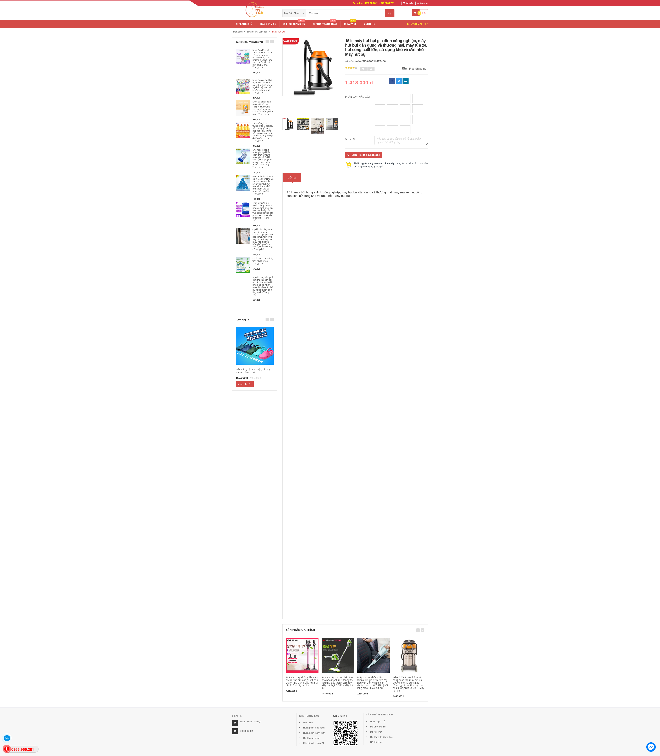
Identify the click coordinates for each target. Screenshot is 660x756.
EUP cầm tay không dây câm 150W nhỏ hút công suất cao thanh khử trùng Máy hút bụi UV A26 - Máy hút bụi (302, 681)
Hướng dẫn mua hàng (313, 727)
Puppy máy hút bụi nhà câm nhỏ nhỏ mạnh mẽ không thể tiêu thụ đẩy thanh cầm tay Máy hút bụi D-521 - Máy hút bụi (338, 683)
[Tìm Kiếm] (389, 13)
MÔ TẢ (292, 177)
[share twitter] (399, 81)
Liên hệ (370, 23)
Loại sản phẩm (292, 13)
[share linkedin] (406, 81)
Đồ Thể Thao (376, 742)
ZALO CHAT (340, 715)
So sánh (424, 3)
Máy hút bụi (278, 31)
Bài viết (351, 23)
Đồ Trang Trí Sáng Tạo (381, 736)
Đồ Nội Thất (376, 731)
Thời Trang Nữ (295, 23)
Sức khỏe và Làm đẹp (257, 31)
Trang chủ (245, 23)
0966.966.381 (246, 730)
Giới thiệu (308, 722)
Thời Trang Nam (326, 23)
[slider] (351, 68)
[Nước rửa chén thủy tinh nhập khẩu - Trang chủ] (243, 264)
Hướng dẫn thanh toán (314, 732)
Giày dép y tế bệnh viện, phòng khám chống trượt (253, 371)
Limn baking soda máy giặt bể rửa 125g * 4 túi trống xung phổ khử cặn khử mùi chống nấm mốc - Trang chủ (262, 107)
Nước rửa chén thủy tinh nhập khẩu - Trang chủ (262, 261)
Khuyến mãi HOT (417, 23)
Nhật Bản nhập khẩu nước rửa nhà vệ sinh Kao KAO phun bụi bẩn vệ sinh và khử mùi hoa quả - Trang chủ (262, 86)
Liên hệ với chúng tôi (313, 743)
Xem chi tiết (244, 384)
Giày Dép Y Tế (268, 23)
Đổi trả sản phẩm (311, 737)
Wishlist (409, 3)
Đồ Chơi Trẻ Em (378, 726)
